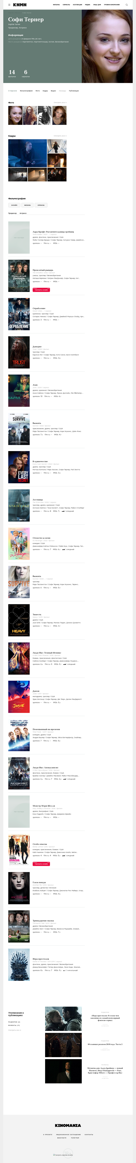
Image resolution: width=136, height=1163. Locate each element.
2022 (50, 464)
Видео (53, 91)
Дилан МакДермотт (74, 699)
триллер (42, 275)
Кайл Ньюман (38, 852)
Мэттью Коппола (39, 470)
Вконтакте (62, 1138)
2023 (42, 426)
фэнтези (42, 237)
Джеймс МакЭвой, (54, 776)
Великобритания (54, 275)
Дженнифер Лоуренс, (69, 661)
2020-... (43, 579)
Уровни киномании (112, 5)
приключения (52, 237)
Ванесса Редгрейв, (65, 929)
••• (48, 288)
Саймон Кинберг (39, 661)
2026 (46, 273)
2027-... (47, 234)
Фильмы (56, 5)
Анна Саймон (38, 393)
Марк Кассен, (53, 470)
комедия (36, 543)
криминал (37, 314)
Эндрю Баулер (39, 737)
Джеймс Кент (38, 929)
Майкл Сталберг (77, 508)
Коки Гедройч (38, 814)
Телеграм (75, 1138)
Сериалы (66, 5)
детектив (44, 888)
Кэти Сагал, (61, 355)
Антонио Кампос (39, 508)
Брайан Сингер (39, 776)
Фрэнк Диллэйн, (64, 393)
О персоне (12, 91)
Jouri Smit (36, 623)
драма (35, 237)
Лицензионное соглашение (68, 1134)
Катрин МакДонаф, (56, 278)
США (61, 237)
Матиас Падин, (60, 623)
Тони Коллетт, (53, 508)
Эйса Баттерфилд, (66, 737)
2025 (40, 349)
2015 (46, 847)
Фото (38, 91)
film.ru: (47, 511)
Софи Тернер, (57, 240)
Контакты (89, 1134)
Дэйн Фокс (76, 431)
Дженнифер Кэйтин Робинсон (45, 546)
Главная (10, 13)
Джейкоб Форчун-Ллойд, (70, 316)
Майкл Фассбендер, (70, 776)
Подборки (14, 1022)
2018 (52, 655)
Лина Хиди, (69, 967)
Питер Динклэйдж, (56, 967)
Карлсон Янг (38, 355)
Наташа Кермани (39, 278)
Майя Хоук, (63, 546)
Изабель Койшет (39, 891)
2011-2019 (51, 962)
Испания (52, 888)
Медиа (87, 5)
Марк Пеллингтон (40, 431)
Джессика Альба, (64, 852)
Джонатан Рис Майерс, (69, 891)
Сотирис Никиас (39, 316)
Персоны (18, 13)
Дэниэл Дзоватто (73, 623)
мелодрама (37, 696)
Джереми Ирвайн (64, 814)
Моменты (14, 1025)
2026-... (41, 311)
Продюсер (13, 28)
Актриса (23, 28)
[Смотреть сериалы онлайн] (68, 1156)
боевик (35, 658)
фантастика (56, 658)
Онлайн (14, 205)
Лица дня (97, 5)
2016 (51, 770)
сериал (54, 234)
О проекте (47, 1134)
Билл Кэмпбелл (72, 355)
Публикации (74, 91)
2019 (41, 617)
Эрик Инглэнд (38, 699)
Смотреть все (59, 102)
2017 (40, 694)
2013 (45, 885)
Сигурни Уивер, (69, 240)
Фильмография (26, 91)
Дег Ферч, (61, 699)
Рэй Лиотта (75, 470)
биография (43, 811)
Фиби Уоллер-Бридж (41, 240)
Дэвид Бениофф (40, 967)
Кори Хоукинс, (66, 431)
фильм (52, 273)
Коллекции (77, 5)
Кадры (45, 91)
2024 (40, 387)
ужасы (35, 275)
